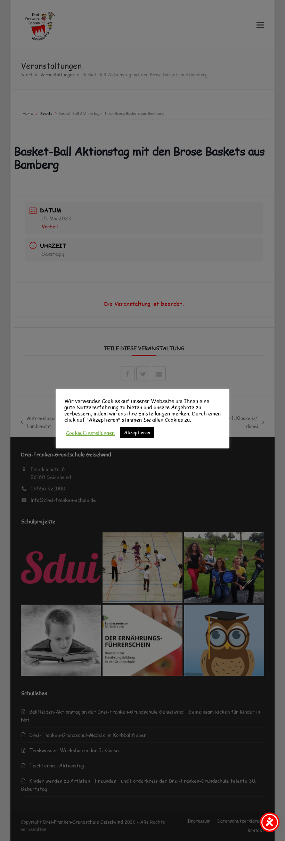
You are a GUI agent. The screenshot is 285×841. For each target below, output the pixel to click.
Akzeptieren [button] (137, 432)
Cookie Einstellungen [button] (90, 433)
